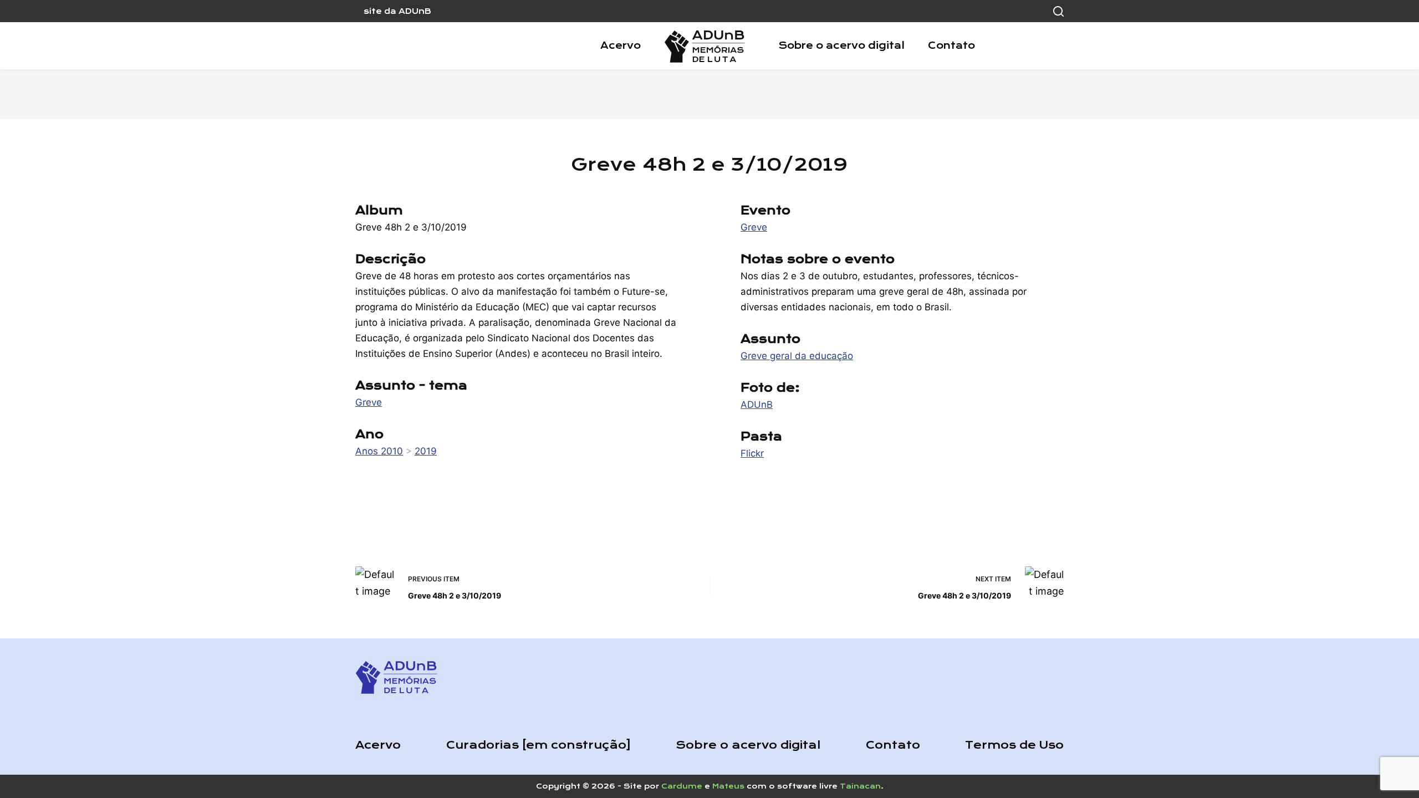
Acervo (620, 45)
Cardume (681, 786)
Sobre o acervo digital (841, 45)
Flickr (752, 453)
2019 (426, 451)
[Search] (1058, 11)
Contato (951, 45)
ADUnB (757, 404)
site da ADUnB (397, 11)
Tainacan (860, 786)
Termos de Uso (1014, 745)
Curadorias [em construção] (538, 745)
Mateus (728, 786)
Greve (368, 402)
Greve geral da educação (797, 355)
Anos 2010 (379, 451)
